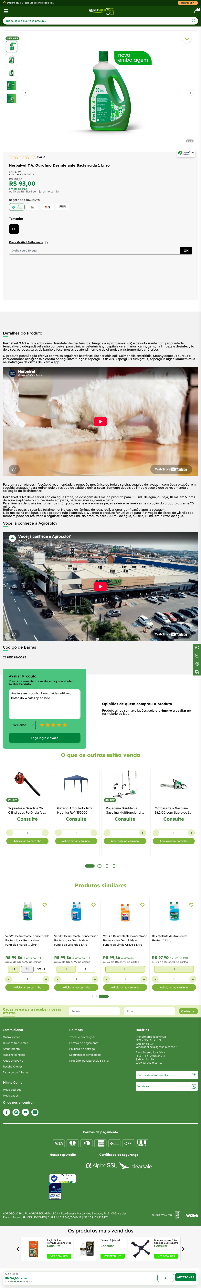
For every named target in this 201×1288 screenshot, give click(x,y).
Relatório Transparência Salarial (89, 1060)
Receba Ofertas (13, 1066)
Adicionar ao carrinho (27, 841)
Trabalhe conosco (14, 1054)
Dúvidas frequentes (15, 1043)
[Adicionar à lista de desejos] (187, 38)
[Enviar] (193, 20)
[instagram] (16, 1112)
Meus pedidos (12, 1089)
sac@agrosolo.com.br (150, 1062)
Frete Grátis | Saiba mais (26, 242)
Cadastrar (188, 1011)
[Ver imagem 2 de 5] (11, 59)
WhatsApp (144, 1086)
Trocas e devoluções (82, 1037)
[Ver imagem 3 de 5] (11, 72)
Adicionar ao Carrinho (185, 1277)
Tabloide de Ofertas (15, 1072)
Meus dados (11, 1095)
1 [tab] (94, 996)
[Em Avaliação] (55, 1191)
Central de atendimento (152, 1075)
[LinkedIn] (35, 1112)
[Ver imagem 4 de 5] (11, 85)
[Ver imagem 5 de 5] (11, 98)
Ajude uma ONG (13, 1060)
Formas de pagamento (84, 1043)
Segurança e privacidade (85, 1054)
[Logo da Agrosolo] (101, 11)
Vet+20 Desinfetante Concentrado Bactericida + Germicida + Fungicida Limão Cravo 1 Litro (125, 940)
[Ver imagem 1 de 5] (11, 46)
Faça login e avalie (44, 738)
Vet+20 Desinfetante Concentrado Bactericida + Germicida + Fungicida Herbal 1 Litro (27, 940)
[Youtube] (25, 1112)
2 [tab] (104, 996)
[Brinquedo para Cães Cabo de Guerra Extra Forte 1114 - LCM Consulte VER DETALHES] (141, 1257)
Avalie (41, 156)
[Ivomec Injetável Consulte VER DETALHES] (87, 1257)
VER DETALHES (59, 1255)
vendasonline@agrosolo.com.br (156, 1047)
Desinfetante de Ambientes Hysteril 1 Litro (169, 938)
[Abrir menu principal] (6, 11)
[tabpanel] (100, 92)
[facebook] (6, 1112)
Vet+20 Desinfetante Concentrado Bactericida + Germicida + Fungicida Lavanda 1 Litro (76, 940)
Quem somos (11, 1037)
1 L (14, 229)
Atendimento (11, 1049)
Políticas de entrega (82, 1049)
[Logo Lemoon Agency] (175, 1215)
